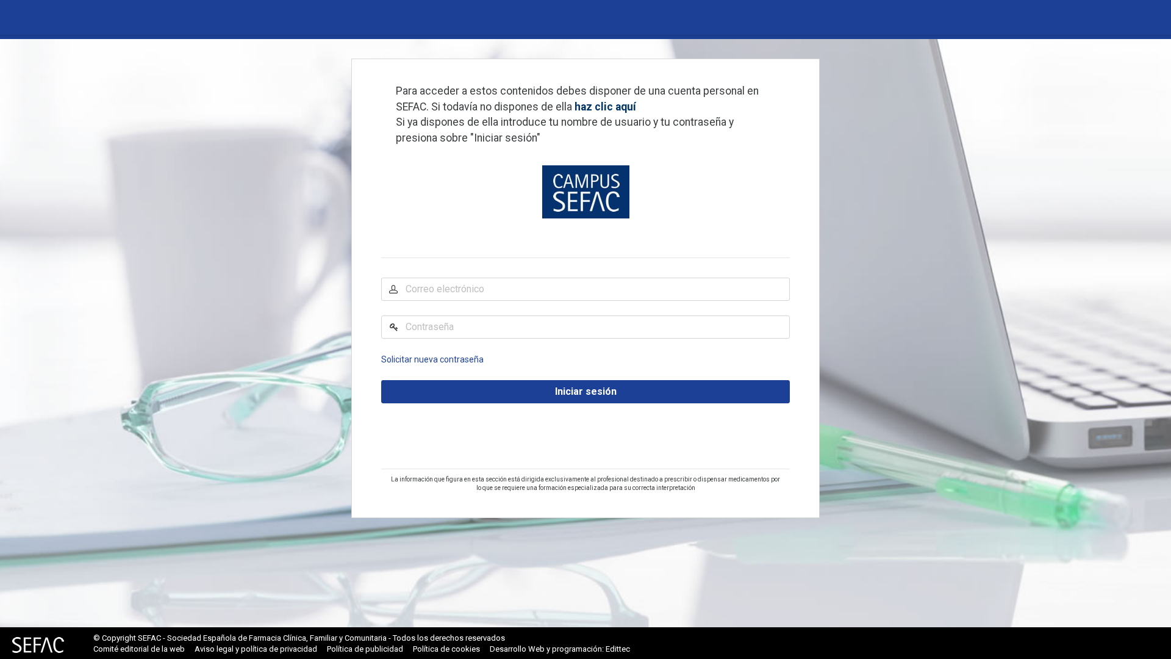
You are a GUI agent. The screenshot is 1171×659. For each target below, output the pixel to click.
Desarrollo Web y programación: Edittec (560, 649)
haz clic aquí (605, 107)
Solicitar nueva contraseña (432, 359)
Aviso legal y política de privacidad (256, 649)
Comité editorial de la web (139, 649)
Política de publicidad (365, 649)
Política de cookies (446, 649)
